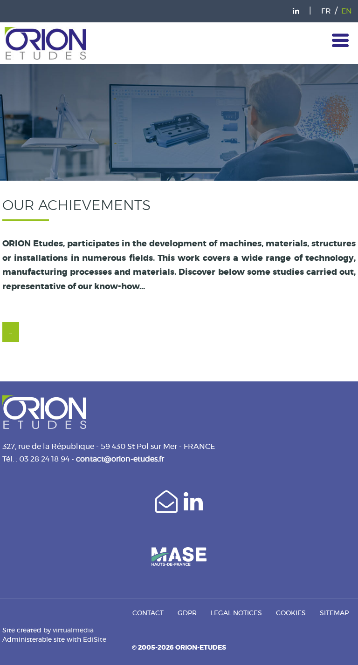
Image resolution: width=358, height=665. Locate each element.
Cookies (291, 613)
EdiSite (94, 640)
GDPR (187, 613)
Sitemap (334, 613)
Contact (148, 613)
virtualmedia (73, 630)
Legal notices (236, 613)
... (10, 332)
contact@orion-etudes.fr (120, 459)
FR (326, 11)
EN (346, 11)
